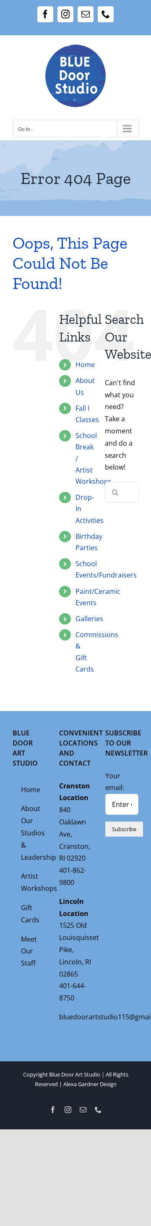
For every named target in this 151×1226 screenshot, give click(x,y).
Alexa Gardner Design (90, 1084)
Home (85, 364)
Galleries (89, 618)
